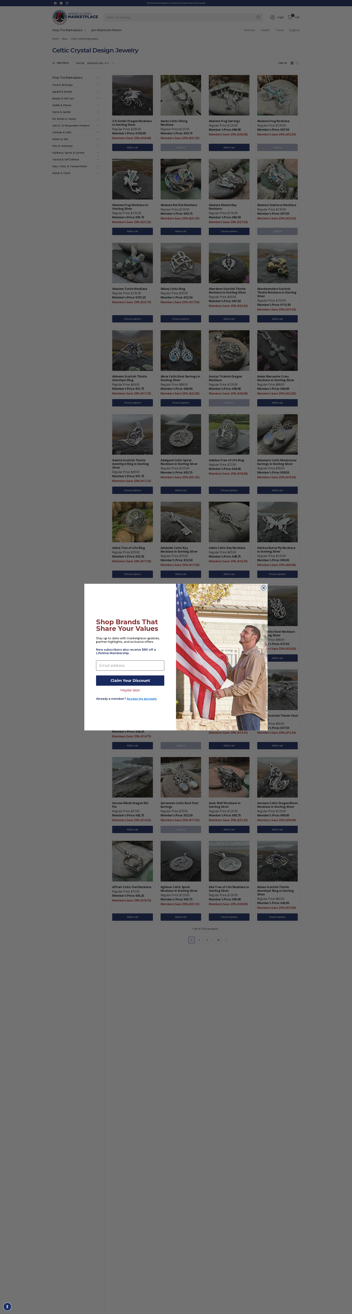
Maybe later (130, 690)
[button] (7, 1306)
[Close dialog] (263, 587)
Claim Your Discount (130, 680)
